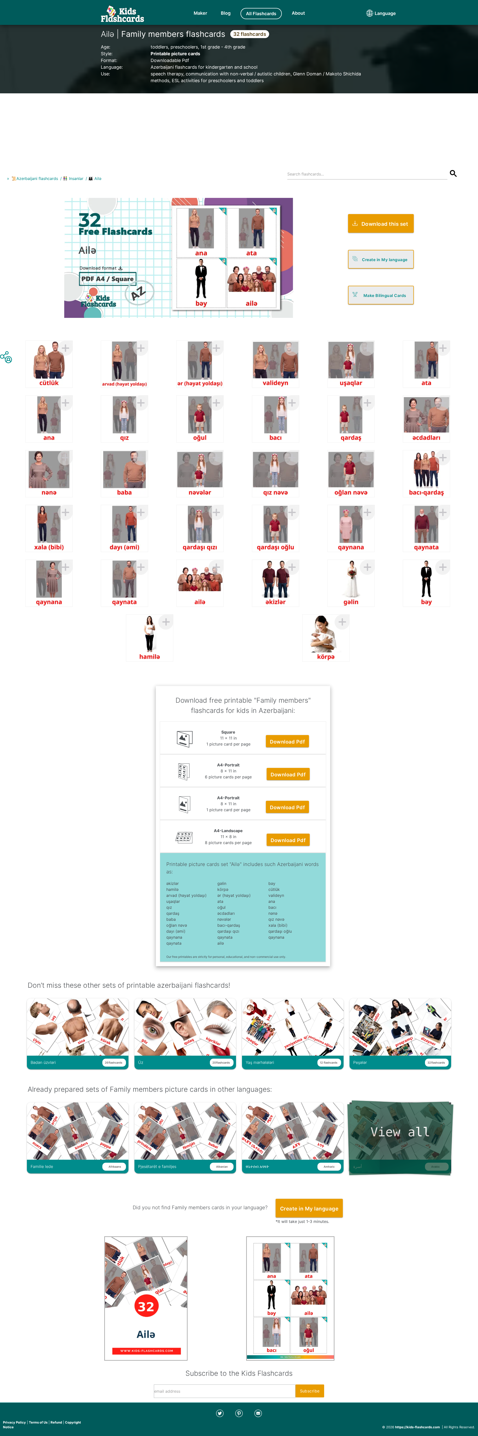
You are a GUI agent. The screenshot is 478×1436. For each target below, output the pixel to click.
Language (376, 13)
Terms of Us (38, 1422)
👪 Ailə (94, 178)
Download (287, 742)
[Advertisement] (239, 128)
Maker (200, 13)
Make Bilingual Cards (384, 295)
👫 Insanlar (73, 178)
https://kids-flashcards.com (417, 1427)
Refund (56, 1422)
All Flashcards (261, 13)
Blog (226, 13)
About (298, 13)
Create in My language (385, 259)
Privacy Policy (14, 1422)
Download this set (384, 224)
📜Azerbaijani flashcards (34, 178)
